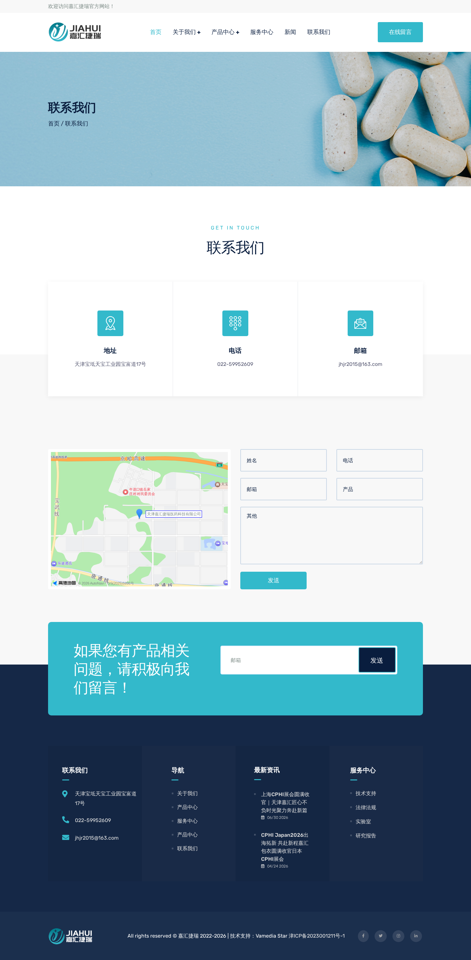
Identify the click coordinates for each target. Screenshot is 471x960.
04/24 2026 (277, 866)
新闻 (290, 31)
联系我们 (318, 31)
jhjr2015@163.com (97, 838)
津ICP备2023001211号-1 (317, 936)
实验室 (363, 822)
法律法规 (366, 807)
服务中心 (261, 31)
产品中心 (223, 31)
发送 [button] (376, 660)
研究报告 (366, 836)
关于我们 (184, 31)
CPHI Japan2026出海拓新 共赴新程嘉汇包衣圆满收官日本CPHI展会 (285, 847)
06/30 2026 (277, 817)
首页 (155, 31)
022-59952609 (93, 820)
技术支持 (366, 793)
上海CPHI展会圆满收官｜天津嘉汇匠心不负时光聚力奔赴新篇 (285, 802)
